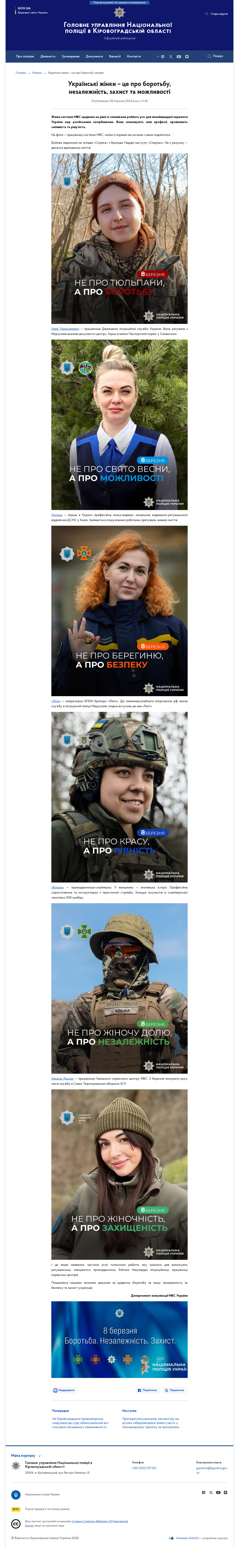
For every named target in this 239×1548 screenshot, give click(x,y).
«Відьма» (57, 887)
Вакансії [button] (115, 56)
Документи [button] (94, 56)
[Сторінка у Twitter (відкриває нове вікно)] (171, 56)
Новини (37, 72)
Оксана (56, 515)
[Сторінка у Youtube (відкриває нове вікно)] (179, 56)
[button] (26, 1456)
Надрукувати (67, 1390)
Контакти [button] (134, 56)
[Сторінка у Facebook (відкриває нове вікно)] (163, 56)
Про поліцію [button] (25, 56)
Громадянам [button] (71, 56)
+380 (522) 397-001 (144, 1468)
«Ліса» (55, 701)
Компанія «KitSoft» (188, 1538)
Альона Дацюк (62, 1079)
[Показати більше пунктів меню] (158, 56)
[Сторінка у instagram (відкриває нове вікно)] (187, 56)
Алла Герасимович (65, 329)
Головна (21, 72)
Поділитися (150, 1390)
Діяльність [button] (48, 56)
